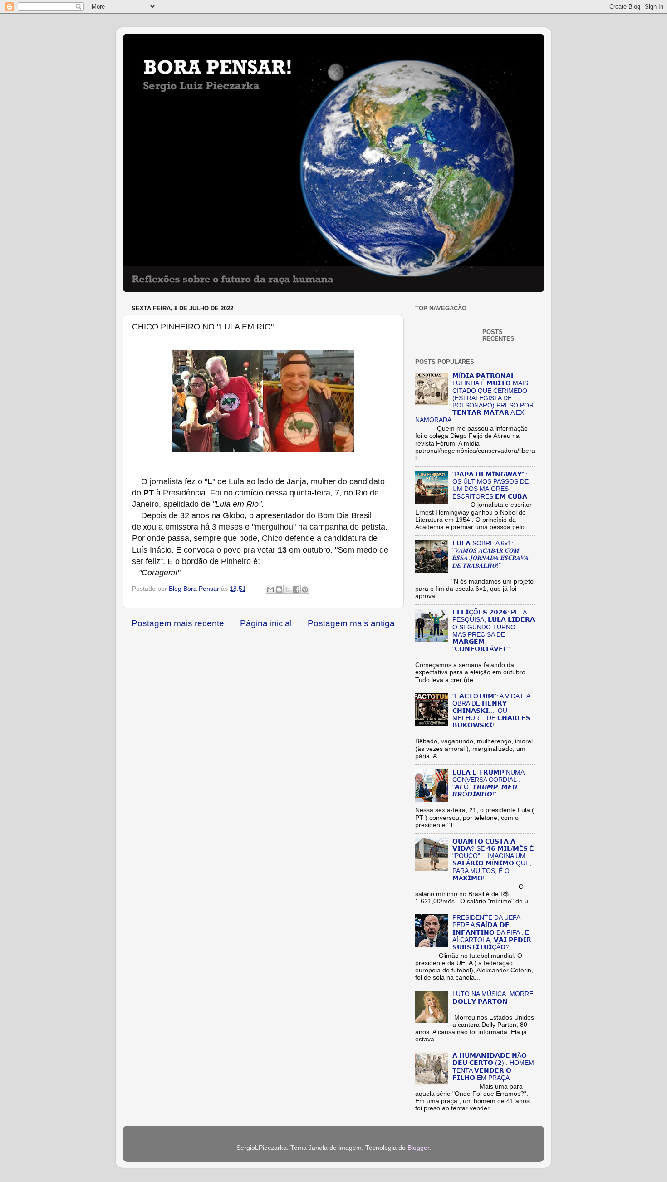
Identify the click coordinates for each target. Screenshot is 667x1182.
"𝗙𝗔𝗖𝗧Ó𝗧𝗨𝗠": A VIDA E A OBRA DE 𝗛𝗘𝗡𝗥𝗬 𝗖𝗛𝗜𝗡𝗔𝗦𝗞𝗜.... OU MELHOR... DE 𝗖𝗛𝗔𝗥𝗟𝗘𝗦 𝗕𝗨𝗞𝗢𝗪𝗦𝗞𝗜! (491, 711)
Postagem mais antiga (351, 623)
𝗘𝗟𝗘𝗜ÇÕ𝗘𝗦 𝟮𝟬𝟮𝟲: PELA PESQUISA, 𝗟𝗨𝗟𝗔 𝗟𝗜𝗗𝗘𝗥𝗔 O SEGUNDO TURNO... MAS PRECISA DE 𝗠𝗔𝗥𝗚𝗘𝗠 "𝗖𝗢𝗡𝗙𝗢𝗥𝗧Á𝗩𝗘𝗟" (493, 630)
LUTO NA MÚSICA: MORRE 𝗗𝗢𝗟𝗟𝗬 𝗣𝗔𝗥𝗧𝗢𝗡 (492, 998)
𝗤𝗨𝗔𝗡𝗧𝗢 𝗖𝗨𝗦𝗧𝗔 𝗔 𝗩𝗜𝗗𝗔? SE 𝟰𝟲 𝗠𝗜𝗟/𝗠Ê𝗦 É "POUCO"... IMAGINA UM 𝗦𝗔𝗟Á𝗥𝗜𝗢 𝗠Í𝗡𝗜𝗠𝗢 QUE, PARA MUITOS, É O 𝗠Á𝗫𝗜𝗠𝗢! (493, 860)
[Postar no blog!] (279, 589)
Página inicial (266, 623)
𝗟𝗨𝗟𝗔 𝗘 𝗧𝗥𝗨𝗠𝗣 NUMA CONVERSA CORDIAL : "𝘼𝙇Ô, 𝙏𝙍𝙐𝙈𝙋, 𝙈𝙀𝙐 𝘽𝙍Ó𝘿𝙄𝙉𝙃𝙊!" (488, 783)
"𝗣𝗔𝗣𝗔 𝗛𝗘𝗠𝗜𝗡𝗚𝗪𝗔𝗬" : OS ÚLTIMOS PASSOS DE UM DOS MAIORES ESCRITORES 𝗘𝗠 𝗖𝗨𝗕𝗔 (490, 485)
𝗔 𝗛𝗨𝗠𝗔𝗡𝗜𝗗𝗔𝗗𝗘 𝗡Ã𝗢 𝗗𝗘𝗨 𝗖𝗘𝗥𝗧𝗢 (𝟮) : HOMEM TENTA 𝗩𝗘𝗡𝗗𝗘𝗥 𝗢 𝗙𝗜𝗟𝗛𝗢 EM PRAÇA (493, 1066)
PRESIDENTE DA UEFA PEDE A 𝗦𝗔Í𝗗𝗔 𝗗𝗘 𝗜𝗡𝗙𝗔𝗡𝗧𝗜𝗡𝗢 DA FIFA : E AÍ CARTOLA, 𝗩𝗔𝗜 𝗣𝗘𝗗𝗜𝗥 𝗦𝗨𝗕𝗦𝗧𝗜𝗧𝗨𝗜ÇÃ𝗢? (491, 932)
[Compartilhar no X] (287, 589)
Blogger (418, 1147)
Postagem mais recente (178, 623)
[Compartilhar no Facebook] (296, 589)
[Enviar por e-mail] (270, 589)
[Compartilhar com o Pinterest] (304, 589)
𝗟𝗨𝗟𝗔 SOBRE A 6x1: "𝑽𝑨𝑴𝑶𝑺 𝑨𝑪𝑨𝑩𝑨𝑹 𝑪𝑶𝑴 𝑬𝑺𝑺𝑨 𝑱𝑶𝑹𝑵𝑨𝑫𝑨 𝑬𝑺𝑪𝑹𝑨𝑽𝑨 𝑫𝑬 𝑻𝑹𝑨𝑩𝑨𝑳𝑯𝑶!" (490, 554)
